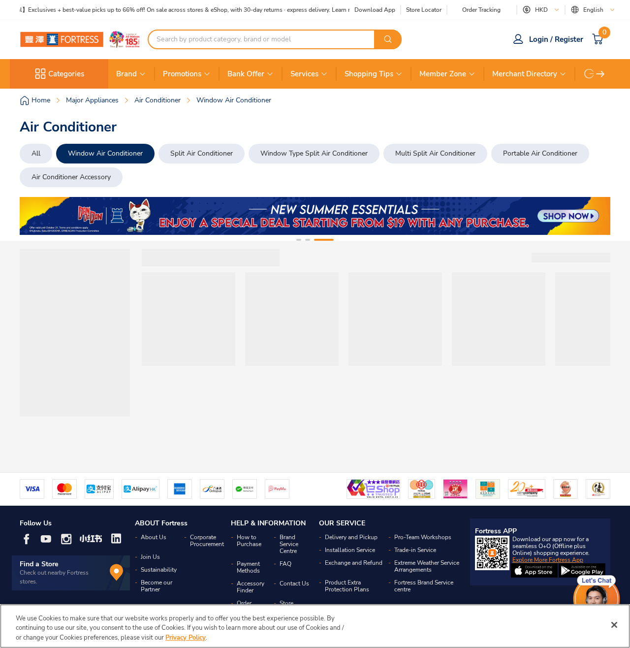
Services (304, 74)
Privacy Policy (185, 637)
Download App (374, 10)
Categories (66, 74)
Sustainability (159, 570)
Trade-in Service (415, 550)
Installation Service (350, 550)
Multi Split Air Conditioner (435, 153)
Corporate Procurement (207, 540)
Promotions (182, 74)
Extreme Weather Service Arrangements (426, 566)
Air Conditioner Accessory (71, 177)
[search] (388, 39)
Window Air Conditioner (105, 153)
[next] (600, 74)
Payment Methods (248, 567)
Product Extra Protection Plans (347, 586)
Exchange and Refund (353, 563)
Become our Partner (156, 586)
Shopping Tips (369, 74)
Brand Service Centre (289, 544)
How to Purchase (249, 540)
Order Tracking (481, 10)
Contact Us (294, 583)
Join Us (150, 557)
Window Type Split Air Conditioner (314, 153)
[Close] (614, 625)
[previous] (36, 216)
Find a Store (39, 564)
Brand (126, 74)
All (36, 153)
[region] (315, 626)
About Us (153, 537)
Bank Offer (245, 74)
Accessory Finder (250, 587)
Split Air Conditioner (201, 153)
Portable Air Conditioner (540, 153)
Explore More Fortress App (547, 560)
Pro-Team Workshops (422, 537)
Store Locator (423, 10)
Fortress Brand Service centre (423, 586)
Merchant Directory (524, 74)
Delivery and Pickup (351, 537)
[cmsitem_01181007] (315, 216)
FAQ (285, 564)
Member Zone (442, 74)
